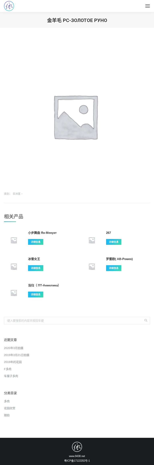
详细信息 (36, 242)
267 (108, 232)
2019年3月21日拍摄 (16, 355)
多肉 (7, 401)
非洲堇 (16, 193)
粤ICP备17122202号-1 (77, 460)
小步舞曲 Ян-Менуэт (42, 232)
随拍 (7, 415)
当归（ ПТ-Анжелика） (44, 285)
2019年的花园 (13, 362)
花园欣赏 (9, 408)
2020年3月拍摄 (13, 348)
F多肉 (7, 369)
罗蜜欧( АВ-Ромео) (119, 259)
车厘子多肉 (11, 376)
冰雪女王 (34, 259)
